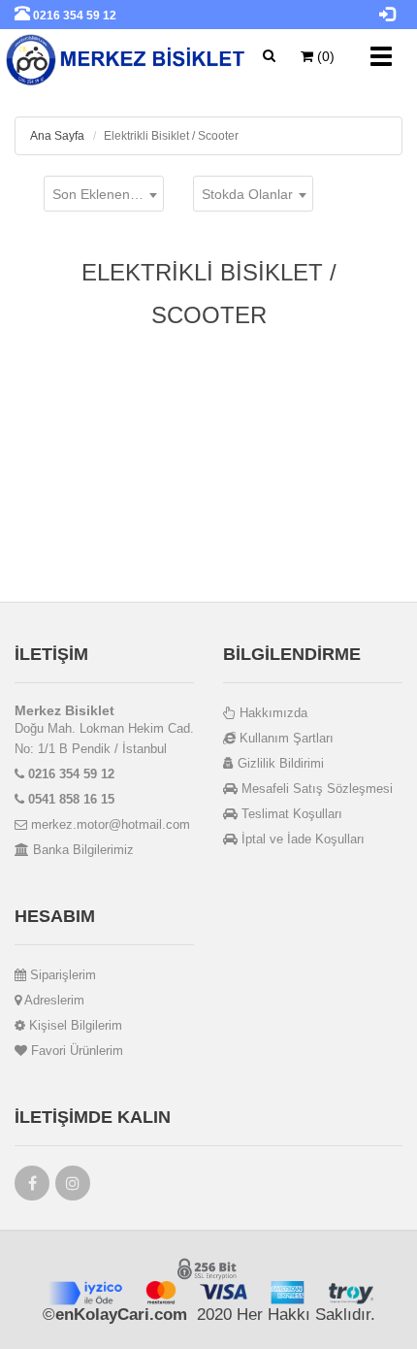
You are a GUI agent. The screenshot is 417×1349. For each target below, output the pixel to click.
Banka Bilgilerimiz (81, 849)
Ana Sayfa (57, 136)
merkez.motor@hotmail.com (108, 824)
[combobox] (104, 194)
